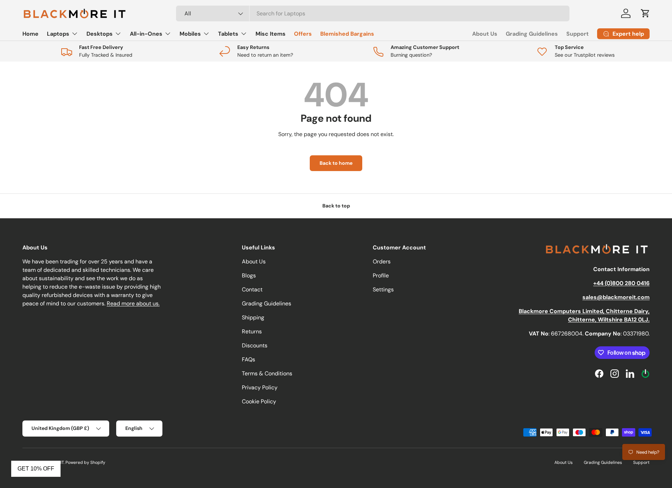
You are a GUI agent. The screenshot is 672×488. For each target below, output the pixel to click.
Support (577, 33)
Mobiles (190, 33)
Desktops (99, 33)
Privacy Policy (260, 387)
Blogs (249, 275)
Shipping (253, 317)
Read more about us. (133, 303)
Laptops (58, 33)
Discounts (254, 345)
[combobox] (372, 13)
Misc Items (270, 33)
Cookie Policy (259, 401)
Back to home (336, 163)
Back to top (336, 206)
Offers (303, 33)
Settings (383, 289)
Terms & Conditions (267, 373)
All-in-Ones (146, 33)
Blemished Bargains (347, 33)
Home (30, 33)
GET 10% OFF (36, 469)
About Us (484, 33)
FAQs (248, 359)
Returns (252, 331)
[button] (645, 13)
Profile (381, 275)
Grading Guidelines (532, 33)
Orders (382, 261)
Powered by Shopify (85, 462)
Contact (252, 289)
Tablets (228, 33)
